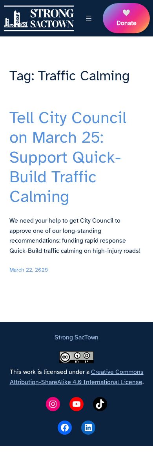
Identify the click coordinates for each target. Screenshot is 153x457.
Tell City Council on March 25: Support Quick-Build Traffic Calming (67, 157)
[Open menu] (88, 18)
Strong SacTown (76, 337)
